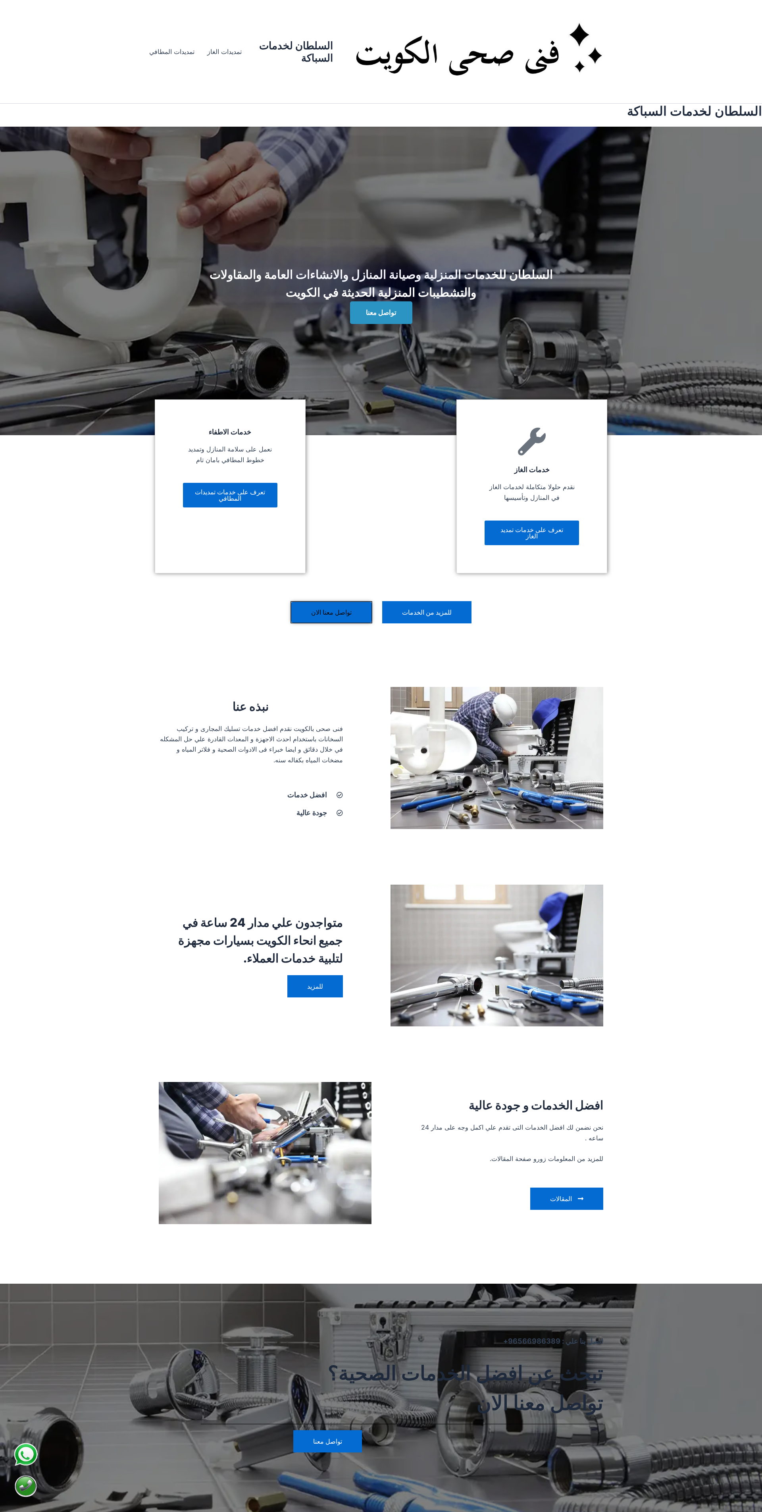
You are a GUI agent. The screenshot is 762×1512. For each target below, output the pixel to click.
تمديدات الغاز (224, 52)
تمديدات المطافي (171, 52)
